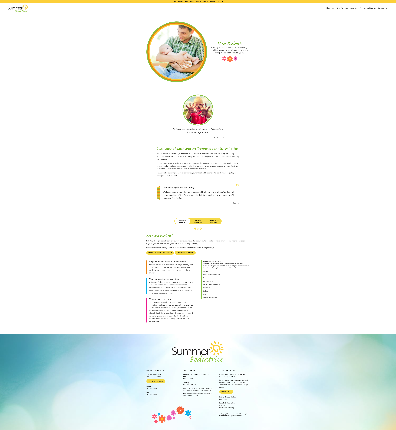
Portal (202, 2)
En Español (178, 2)
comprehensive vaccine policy (160, 293)
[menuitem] (178, 1)
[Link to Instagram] (219, 1)
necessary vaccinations (176, 285)
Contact (189, 2)
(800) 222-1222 (224, 399)
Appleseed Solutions (236, 416)
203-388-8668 (151, 389)
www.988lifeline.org (226, 407)
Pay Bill (213, 2)
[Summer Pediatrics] (18, 8)
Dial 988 (222, 405)
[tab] (182, 221)
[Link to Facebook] (222, 1)
